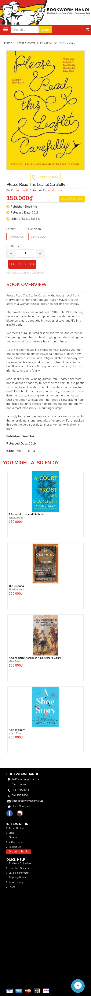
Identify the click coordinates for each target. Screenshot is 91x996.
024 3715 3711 (20, 790)
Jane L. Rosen (15, 733)
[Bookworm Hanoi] (45, 12)
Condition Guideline (19, 868)
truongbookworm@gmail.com (27, 800)
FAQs (11, 887)
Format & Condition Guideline (25, 273)
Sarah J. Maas (16, 517)
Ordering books (18, 851)
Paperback (16, 236)
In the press (15, 842)
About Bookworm (18, 828)
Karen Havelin (20, 190)
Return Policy (15, 882)
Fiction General (53, 190)
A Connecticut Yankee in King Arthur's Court (35, 658)
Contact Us (14, 847)
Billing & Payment (18, 873)
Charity (12, 837)
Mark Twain (15, 661)
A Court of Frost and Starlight (26, 514)
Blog (11, 833)
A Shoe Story (17, 729)
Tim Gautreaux (17, 589)
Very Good (38, 236)
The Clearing (16, 586)
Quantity (12, 246)
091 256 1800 (20, 795)
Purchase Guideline (19, 863)
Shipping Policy (17, 877)
